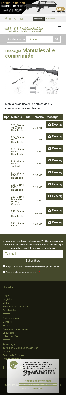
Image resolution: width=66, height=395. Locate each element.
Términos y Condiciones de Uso (20, 347)
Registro (7, 299)
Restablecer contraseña (16, 306)
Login (6, 295)
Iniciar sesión (51, 18)
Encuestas (8, 332)
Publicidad (8, 325)
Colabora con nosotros (15, 329)
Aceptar (38, 388)
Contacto (8, 321)
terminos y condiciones (27, 272)
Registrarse (39, 18)
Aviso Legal (9, 344)
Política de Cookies (13, 355)
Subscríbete (33, 260)
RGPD (6, 351)
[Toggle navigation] (59, 28)
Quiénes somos (11, 318)
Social (6, 302)
